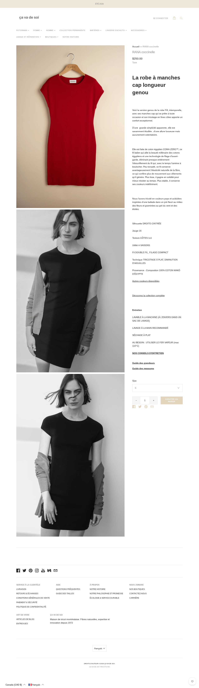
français (98, 648)
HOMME (49, 30)
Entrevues (22, 624)
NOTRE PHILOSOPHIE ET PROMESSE (106, 593)
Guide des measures (143, 368)
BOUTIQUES (50, 37)
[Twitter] (24, 571)
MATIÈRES (94, 30)
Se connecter (160, 18)
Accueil (135, 46)
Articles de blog (25, 619)
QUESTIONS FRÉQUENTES (68, 589)
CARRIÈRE (134, 598)
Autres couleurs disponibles (145, 281)
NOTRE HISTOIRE (71, 37)
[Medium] (49, 571)
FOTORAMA (21, 30)
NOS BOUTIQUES (137, 589)
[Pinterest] (30, 571)
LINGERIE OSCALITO (115, 30)
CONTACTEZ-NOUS (138, 593)
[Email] (55, 571)
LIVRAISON (21, 589)
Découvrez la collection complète (148, 295)
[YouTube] (43, 571)
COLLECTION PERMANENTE (72, 30)
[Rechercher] (181, 19)
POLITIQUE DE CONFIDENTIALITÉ (31, 607)
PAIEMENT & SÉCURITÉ (26, 602)
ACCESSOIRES (138, 30)
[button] (15, 684)
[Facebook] (18, 571)
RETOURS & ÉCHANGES (27, 593)
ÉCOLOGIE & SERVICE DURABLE (104, 598)
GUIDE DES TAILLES (65, 593)
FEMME (36, 30)
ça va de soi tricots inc (99, 667)
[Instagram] (37, 571)
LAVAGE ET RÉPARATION (27, 37)
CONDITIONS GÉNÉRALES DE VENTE (33, 598)
